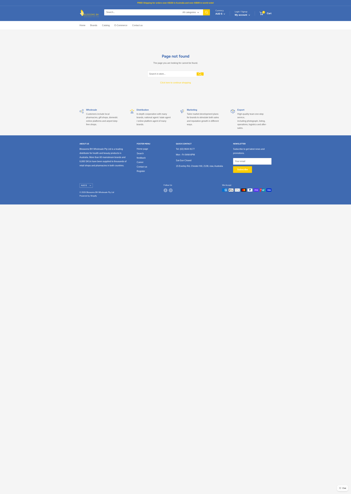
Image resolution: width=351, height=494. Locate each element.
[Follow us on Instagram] (171, 190)
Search (140, 153)
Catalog (106, 25)
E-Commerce (120, 25)
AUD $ (84, 185)
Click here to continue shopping (175, 82)
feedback (141, 158)
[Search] (206, 12)
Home (82, 25)
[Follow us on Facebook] (165, 190)
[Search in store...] (200, 74)
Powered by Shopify (88, 196)
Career (140, 162)
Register (141, 171)
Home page (142, 149)
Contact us (137, 25)
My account (241, 15)
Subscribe (242, 169)
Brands (93, 25)
